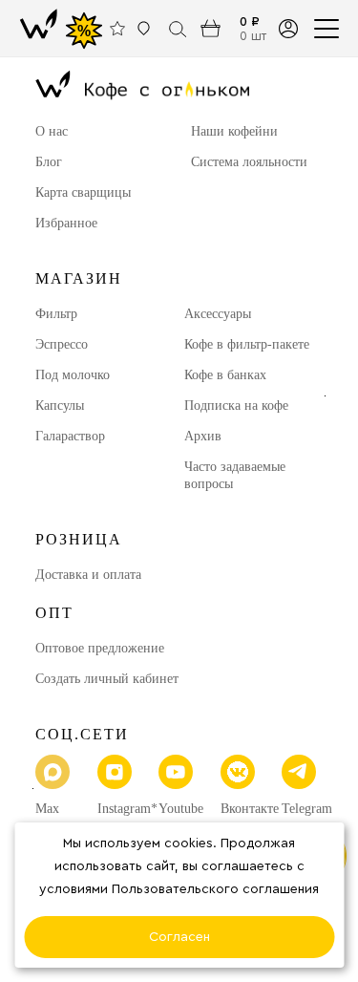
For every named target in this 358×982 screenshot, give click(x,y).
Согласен (179, 937)
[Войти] (288, 28)
